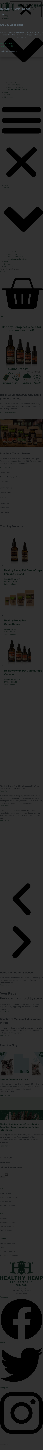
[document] (21, 725)
